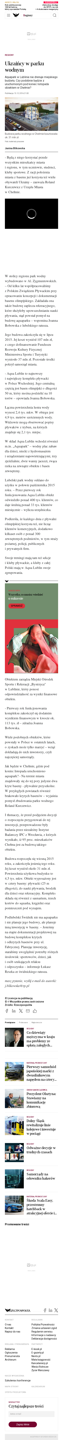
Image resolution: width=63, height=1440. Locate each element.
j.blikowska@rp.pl (17, 985)
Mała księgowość (40, 1359)
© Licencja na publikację (19, 998)
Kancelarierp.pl (39, 1363)
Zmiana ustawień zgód (44, 1328)
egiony (28, 15)
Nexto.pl (35, 1356)
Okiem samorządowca (37, 1090)
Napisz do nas (12, 1331)
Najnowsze (36, 1022)
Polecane (23, 1022)
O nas (8, 1324)
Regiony (9, 55)
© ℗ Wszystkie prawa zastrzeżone (24, 1001)
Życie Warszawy (40, 1370)
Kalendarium (38, 1386)
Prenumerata (12, 1356)
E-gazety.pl (37, 1352)
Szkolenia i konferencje (18, 1380)
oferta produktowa (15, 1392)
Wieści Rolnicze (39, 1366)
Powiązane (10, 1022)
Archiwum (10, 1359)
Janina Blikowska (15, 148)
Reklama (10, 1349)
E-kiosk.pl (36, 1349)
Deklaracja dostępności (44, 1338)
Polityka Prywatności (42, 1324)
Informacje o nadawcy (43, 1335)
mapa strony (12, 1386)
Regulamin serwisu (41, 1331)
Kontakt (9, 1328)
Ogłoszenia (11, 1352)
